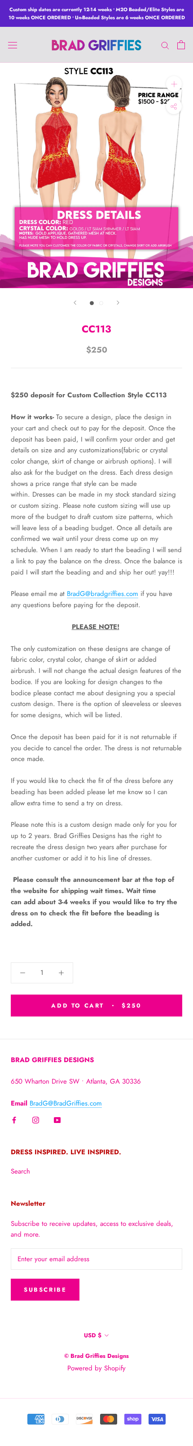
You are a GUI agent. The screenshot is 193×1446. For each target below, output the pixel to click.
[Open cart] (181, 44)
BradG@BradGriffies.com (66, 1103)
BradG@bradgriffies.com (102, 594)
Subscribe (45, 1289)
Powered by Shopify (96, 1368)
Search (20, 1171)
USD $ (92, 1335)
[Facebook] (14, 1119)
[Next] (118, 303)
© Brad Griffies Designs (96, 1356)
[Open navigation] (12, 44)
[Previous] (75, 303)
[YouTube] (57, 1119)
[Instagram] (35, 1119)
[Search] (165, 44)
